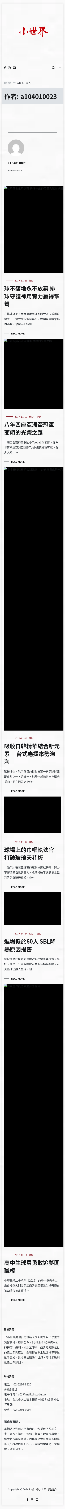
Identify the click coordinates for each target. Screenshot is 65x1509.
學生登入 (52, 1489)
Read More (18, 333)
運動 (31, 280)
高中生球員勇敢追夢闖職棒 (32, 1266)
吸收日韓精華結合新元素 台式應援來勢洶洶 (32, 754)
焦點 (31, 416)
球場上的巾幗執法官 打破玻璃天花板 (29, 853)
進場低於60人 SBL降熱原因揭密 (30, 945)
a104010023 (17, 163)
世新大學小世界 (37, 1489)
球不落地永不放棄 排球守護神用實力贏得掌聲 (32, 296)
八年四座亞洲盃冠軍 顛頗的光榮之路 (29, 428)
